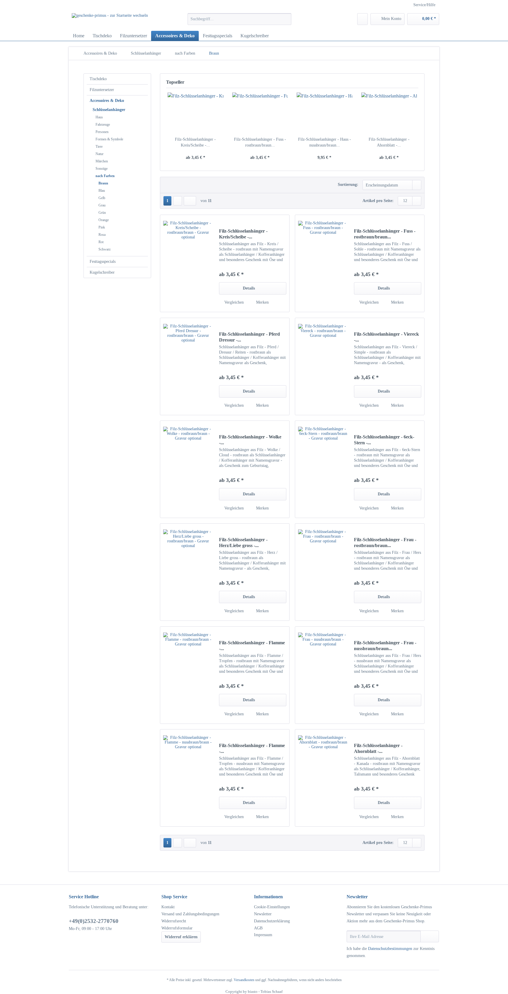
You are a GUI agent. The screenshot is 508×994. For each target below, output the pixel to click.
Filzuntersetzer (102, 90)
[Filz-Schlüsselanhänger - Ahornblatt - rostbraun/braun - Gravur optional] (323, 777)
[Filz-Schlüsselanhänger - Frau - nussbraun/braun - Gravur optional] (323, 675)
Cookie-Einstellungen (272, 907)
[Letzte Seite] (190, 201)
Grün (102, 213)
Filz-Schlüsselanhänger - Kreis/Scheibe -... (195, 142)
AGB (258, 928)
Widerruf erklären (181, 937)
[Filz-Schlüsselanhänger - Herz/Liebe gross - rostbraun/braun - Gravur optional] (188, 572)
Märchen (102, 161)
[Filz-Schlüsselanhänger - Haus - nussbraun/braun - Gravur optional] (324, 113)
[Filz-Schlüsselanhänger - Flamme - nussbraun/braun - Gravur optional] (188, 777)
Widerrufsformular (177, 928)
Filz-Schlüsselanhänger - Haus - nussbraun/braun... (324, 142)
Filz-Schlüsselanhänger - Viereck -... (386, 337)
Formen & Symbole (109, 139)
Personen (102, 132)
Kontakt (168, 907)
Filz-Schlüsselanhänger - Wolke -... (250, 439)
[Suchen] (285, 19)
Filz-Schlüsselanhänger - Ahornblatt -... (389, 142)
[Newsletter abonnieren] (429, 936)
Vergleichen (233, 302)
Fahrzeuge (103, 124)
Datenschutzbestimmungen (390, 948)
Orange (103, 220)
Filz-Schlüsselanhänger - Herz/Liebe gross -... (243, 542)
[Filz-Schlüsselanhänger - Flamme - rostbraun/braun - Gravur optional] (188, 675)
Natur (99, 154)
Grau (102, 205)
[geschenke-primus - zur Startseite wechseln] (110, 20)
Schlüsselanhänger (109, 109)
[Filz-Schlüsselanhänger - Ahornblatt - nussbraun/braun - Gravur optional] (389, 113)
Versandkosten (244, 980)
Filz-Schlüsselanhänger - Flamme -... (252, 645)
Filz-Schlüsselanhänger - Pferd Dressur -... (249, 337)
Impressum (263, 935)
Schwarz (104, 249)
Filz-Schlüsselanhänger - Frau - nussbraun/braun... (385, 645)
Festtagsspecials (103, 261)
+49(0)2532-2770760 (93, 921)
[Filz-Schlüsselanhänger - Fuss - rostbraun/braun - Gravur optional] (260, 113)
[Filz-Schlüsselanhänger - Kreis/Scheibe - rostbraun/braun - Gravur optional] (195, 113)
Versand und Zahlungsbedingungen (190, 914)
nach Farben (105, 176)
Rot (100, 242)
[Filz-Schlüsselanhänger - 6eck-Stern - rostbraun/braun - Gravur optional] (323, 469)
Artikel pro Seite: (378, 201)
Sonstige (102, 168)
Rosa (102, 235)
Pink (101, 227)
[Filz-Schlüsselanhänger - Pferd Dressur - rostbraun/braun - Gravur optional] (188, 366)
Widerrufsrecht (173, 921)
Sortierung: (348, 184)
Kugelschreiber (102, 272)
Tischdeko (98, 79)
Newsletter (263, 914)
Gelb (101, 198)
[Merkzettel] (362, 19)
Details (249, 288)
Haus (99, 117)
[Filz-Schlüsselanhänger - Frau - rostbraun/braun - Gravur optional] (323, 572)
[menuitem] (239, 21)
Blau (101, 191)
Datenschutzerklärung (272, 921)
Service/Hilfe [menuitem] (424, 5)
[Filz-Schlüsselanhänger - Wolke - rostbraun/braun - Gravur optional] (188, 469)
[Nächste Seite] (177, 201)
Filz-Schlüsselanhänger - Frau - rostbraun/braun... (385, 542)
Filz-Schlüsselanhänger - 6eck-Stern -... (384, 439)
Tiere (99, 146)
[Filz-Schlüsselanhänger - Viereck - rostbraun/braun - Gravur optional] (323, 366)
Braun (103, 183)
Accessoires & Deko (107, 100)
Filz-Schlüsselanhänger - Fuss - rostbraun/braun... (260, 142)
